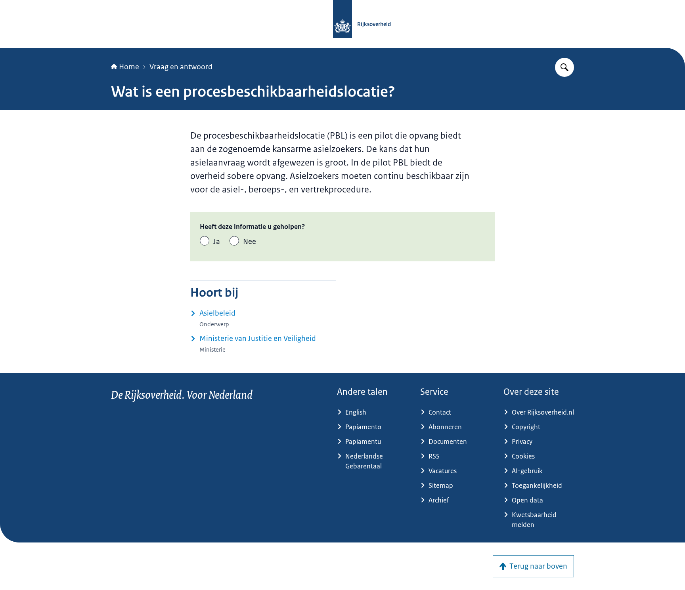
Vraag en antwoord (180, 67)
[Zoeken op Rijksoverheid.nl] (564, 67)
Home (129, 67)
